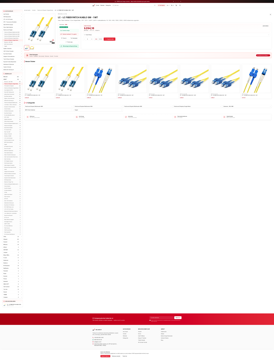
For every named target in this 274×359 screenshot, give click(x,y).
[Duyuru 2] (176, 1)
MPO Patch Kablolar (8, 44)
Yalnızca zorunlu (116, 356)
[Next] (53, 29)
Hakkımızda (163, 331)
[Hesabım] (180, 5)
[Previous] (26, 29)
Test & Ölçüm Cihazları (8, 59)
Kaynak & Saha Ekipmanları (9, 61)
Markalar (102, 5)
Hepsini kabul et (105, 356)
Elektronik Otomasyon (8, 69)
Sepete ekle (110, 39)
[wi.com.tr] (93, 5)
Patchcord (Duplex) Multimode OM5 (11, 36)
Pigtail (5, 46)
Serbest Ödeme (164, 338)
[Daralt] (21, 30)
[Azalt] (84, 39)
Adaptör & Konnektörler (9, 56)
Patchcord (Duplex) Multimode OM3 (11, 32)
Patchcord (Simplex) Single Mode (11, 38)
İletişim (162, 333)
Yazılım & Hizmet (7, 67)
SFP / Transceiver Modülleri (10, 22)
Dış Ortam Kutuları (7, 53)
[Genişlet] (21, 14)
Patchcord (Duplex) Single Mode (11, 40)
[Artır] (91, 39)
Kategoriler (108, 5)
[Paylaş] (270, 14)
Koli (101, 39)
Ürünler (97, 5)
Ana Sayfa (125, 331)
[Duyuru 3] (178, 1)
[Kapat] (181, 1)
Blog (162, 340)
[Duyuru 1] (173, 1)
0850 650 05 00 (98, 339)
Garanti (139, 331)
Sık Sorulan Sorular (142, 342)
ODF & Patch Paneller (8, 51)
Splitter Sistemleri (7, 48)
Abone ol (178, 317)
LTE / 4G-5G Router (8, 19)
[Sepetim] (176, 5)
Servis (139, 333)
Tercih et (125, 356)
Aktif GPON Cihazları (8, 24)
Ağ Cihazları (6, 14)
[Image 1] (26, 47)
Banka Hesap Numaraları (166, 335)
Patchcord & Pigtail (7, 29)
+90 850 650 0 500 (98, 337)
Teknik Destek (141, 340)
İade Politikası (141, 335)
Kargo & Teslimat (142, 338)
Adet (96, 39)
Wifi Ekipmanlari (7, 16)
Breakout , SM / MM (8, 42)
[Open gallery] (40, 29)
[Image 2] (32, 47)
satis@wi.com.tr (97, 341)
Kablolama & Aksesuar (8, 64)
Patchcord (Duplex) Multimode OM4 (11, 34)
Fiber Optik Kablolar (8, 27)
